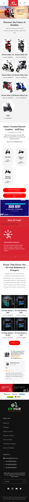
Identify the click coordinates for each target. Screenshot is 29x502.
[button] (4, 3)
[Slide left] (10, 257)
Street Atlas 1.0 (8, 55)
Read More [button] (8, 378)
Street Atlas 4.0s (21, 95)
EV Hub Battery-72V (21, 334)
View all (14, 343)
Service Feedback (8, 448)
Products (6, 427)
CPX (7, 116)
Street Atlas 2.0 (21, 55)
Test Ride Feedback (9, 444)
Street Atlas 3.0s (21, 75)
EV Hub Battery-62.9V (8, 334)
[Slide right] (18, 257)
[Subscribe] (24, 481)
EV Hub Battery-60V (21, 312)
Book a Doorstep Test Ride (14, 195)
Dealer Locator (8, 431)
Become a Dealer (8, 435)
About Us (6, 423)
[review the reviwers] (6, 368)
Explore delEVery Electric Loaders (14, 190)
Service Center (8, 440)
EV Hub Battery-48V (8, 312)
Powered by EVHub (20, 499)
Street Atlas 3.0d (7, 95)
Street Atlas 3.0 (8, 75)
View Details (7, 160)
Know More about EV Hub (9, 224)
